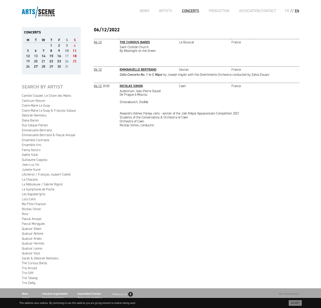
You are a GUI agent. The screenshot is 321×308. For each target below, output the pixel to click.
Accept (295, 303)
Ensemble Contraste (35, 140)
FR (287, 10)
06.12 (98, 42)
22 (51, 61)
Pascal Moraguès (33, 224)
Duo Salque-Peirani (35, 125)
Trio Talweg (30, 278)
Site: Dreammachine (289, 294)
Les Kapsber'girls (33, 194)
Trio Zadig (28, 283)
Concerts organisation (55, 294)
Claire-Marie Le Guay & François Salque (49, 110)
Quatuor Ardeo (31, 238)
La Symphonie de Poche (38, 189)
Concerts (190, 10)
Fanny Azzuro (31, 150)
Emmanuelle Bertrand (37, 130)
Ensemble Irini (31, 145)
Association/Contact (257, 10)
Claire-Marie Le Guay (36, 105)
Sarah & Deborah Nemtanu (40, 258)
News (144, 10)
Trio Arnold (29, 268)
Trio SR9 (27, 273)
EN (297, 10)
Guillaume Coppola (34, 160)
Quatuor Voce (31, 253)
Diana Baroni (30, 120)
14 (43, 56)
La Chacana (30, 179)
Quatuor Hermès (33, 243)
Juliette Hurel (31, 169)
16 (59, 56)
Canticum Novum (33, 101)
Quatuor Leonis (32, 248)
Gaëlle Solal (30, 155)
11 (75, 50)
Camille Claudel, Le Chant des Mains (46, 95)
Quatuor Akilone (32, 233)
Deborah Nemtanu (34, 115)
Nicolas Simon (31, 209)
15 (51, 56)
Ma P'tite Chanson (34, 204)
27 (36, 66)
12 (28, 56)
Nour (25, 214)
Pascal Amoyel (31, 219)
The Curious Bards (34, 263)
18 (75, 56)
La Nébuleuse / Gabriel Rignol (42, 184)
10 (67, 50)
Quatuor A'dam (31, 229)
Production (219, 10)
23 (59, 61)
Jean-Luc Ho (30, 164)
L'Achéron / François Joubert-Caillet (46, 174)
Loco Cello (29, 199)
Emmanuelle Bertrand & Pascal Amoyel (48, 135)
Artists (165, 10)
